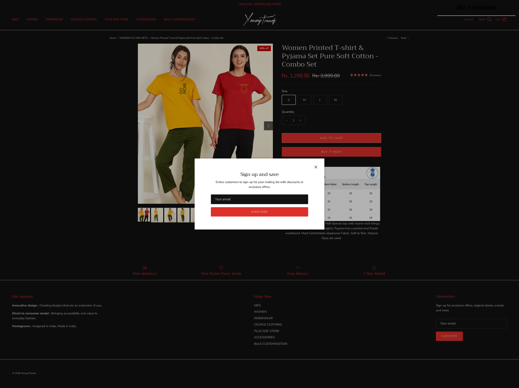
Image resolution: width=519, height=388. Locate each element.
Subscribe (259, 212)
